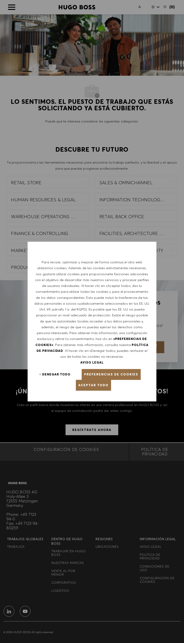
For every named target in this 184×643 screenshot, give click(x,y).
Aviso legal (92, 362)
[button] (111, 374)
